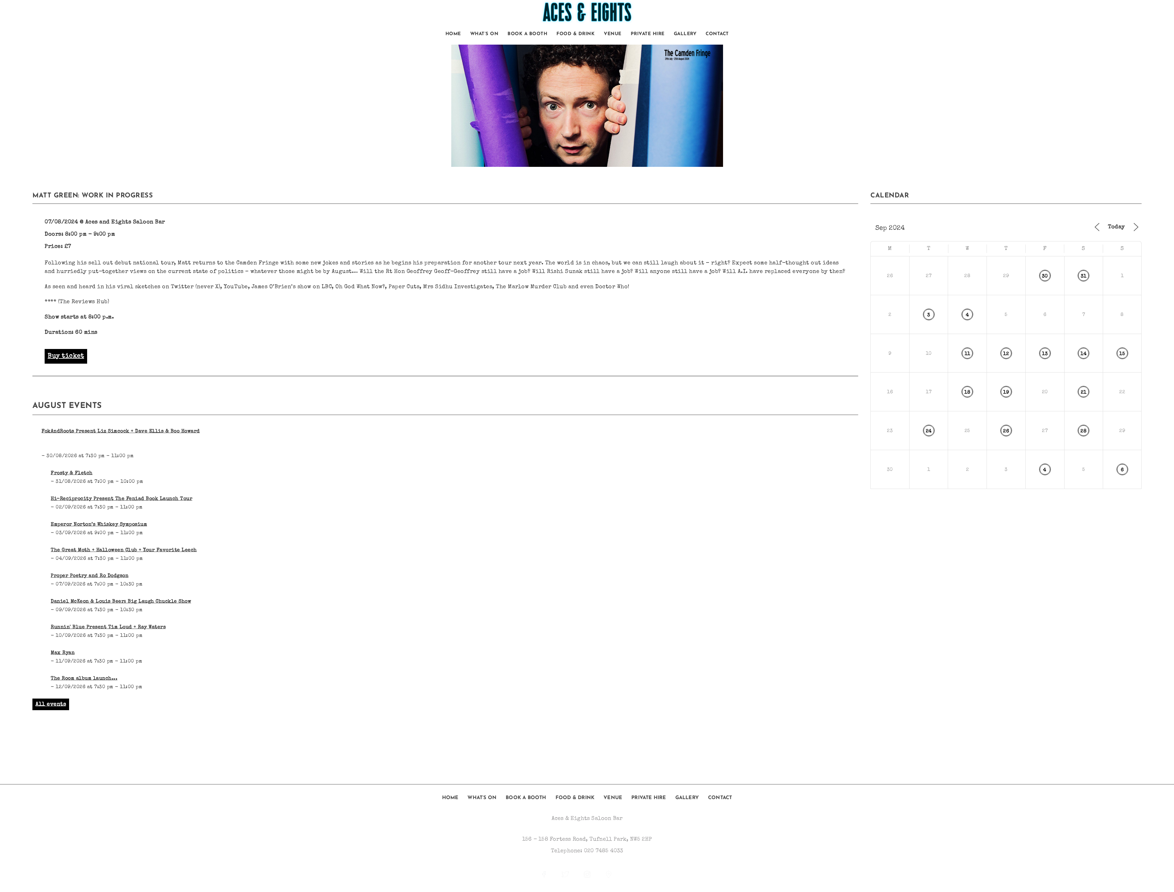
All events (50, 704)
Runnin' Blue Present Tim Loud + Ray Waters (108, 627)
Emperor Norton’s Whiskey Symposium (99, 524)
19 (1006, 392)
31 (1084, 276)
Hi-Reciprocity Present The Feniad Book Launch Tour (121, 499)
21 (1084, 392)
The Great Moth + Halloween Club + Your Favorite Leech (124, 550)
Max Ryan (63, 653)
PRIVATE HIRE (648, 34)
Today (1116, 227)
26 (1006, 431)
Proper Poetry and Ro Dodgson (89, 576)
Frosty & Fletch (72, 473)
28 (1083, 431)
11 (967, 354)
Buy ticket (66, 356)
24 (929, 431)
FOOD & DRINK (575, 34)
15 (1122, 354)
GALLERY (685, 34)
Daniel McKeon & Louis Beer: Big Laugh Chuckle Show (121, 601)
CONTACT (717, 34)
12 (1006, 354)
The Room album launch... (84, 678)
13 (1045, 354)
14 (1083, 354)
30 (1045, 276)
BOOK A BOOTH (527, 34)
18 (967, 392)
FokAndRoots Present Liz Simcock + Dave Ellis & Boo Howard (121, 431)
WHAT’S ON (484, 34)
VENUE (613, 34)
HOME (453, 34)
